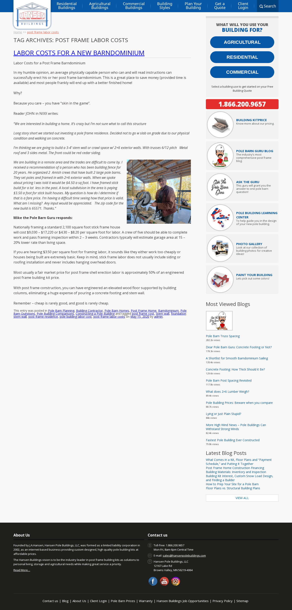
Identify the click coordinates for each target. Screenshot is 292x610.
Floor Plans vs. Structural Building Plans (233, 488)
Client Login (243, 5)
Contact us (50, 601)
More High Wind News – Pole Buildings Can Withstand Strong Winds (236, 427)
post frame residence (43, 317)
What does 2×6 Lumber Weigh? (227, 392)
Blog (65, 601)
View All (242, 498)
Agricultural (242, 42)
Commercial (242, 72)
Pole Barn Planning (61, 311)
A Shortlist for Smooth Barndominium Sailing (237, 358)
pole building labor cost (76, 317)
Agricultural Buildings (100, 5)
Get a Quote (220, 5)
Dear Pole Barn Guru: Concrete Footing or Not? (239, 347)
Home (17, 32)
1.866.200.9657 (242, 104)
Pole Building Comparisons (55, 314)
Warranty (146, 601)
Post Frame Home (143, 311)
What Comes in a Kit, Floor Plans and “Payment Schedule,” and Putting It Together (239, 462)
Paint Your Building (254, 275)
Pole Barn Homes (117, 311)
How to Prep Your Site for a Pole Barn (232, 484)
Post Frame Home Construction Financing (235, 468)
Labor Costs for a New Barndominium (79, 52)
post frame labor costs (109, 317)
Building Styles (164, 5)
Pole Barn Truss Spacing (223, 336)
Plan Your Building (193, 5)
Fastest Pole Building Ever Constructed (233, 440)
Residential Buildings (67, 5)
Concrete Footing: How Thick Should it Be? (235, 369)
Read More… (21, 570)
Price (251, 120)
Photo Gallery (249, 244)
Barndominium (168, 311)
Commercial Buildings (134, 5)
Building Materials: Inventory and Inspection (236, 472)
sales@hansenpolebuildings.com (184, 555)
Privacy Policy (222, 601)
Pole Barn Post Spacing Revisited (229, 380)
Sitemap (242, 601)
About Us (79, 601)
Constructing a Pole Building (95, 314)
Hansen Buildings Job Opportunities (182, 601)
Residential (242, 57)
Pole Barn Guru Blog (254, 151)
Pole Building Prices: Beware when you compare (239, 403)
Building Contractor (89, 311)
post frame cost (143, 314)
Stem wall (162, 314)
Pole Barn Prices (123, 601)
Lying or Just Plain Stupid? (223, 414)
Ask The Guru (247, 182)
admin (158, 317)
